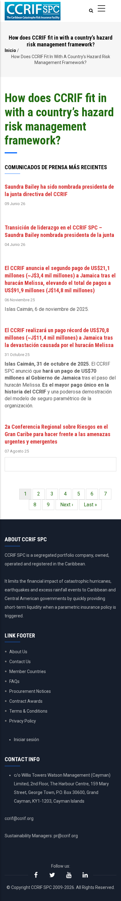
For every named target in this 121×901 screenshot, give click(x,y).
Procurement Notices (30, 691)
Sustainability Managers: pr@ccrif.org (41, 835)
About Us (18, 651)
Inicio (10, 50)
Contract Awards (26, 701)
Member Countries (27, 671)
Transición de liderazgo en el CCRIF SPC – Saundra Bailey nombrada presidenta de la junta (59, 231)
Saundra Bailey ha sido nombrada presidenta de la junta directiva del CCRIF (59, 190)
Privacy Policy (22, 721)
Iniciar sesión (26, 739)
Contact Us (20, 661)
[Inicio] (32, 11)
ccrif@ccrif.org (19, 818)
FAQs (14, 681)
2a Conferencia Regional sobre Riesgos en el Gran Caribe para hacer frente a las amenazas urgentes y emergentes (57, 434)
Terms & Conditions (28, 711)
